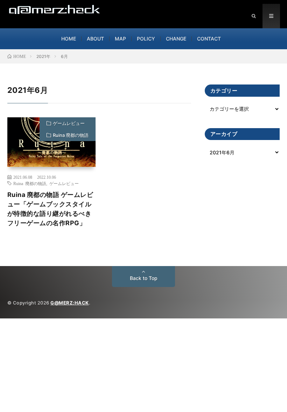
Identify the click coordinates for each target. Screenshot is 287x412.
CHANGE (176, 39)
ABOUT (95, 39)
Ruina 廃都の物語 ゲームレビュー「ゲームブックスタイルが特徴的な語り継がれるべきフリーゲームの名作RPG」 (50, 209)
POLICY (146, 39)
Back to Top (144, 278)
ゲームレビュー (69, 123)
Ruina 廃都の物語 (71, 135)
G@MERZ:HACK (69, 303)
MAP (120, 39)
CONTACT (209, 39)
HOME (68, 39)
